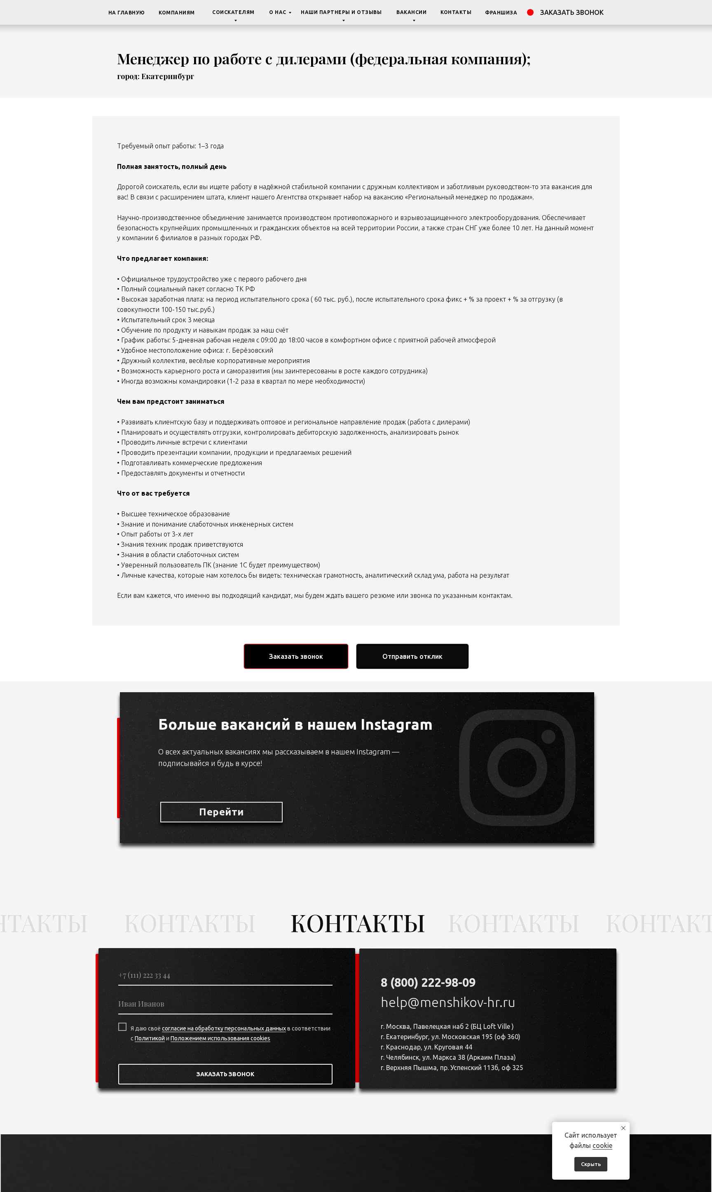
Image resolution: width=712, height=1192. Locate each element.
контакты (455, 12)
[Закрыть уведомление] (623, 1128)
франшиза (501, 12)
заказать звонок (572, 12)
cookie (602, 1145)
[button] (296, 656)
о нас (277, 12)
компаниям (177, 12)
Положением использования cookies (220, 1038)
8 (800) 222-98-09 (428, 982)
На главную (126, 12)
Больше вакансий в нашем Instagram (295, 724)
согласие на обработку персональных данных (224, 1028)
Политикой (150, 1038)
